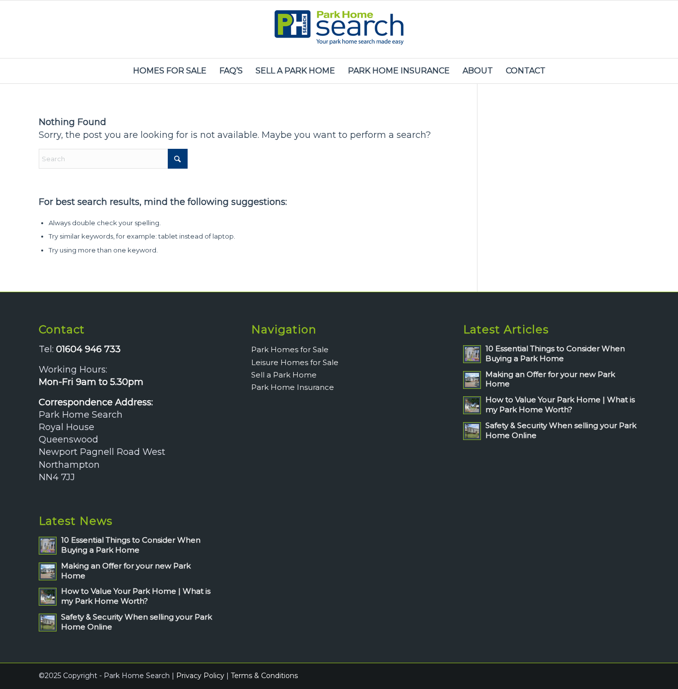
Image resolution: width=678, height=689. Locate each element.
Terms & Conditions (264, 675)
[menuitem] (170, 71)
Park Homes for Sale (290, 349)
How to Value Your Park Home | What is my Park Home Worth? (135, 596)
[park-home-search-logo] (339, 29)
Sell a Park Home (284, 374)
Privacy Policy (200, 675)
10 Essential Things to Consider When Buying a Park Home (131, 545)
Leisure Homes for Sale (295, 362)
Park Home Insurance (292, 387)
